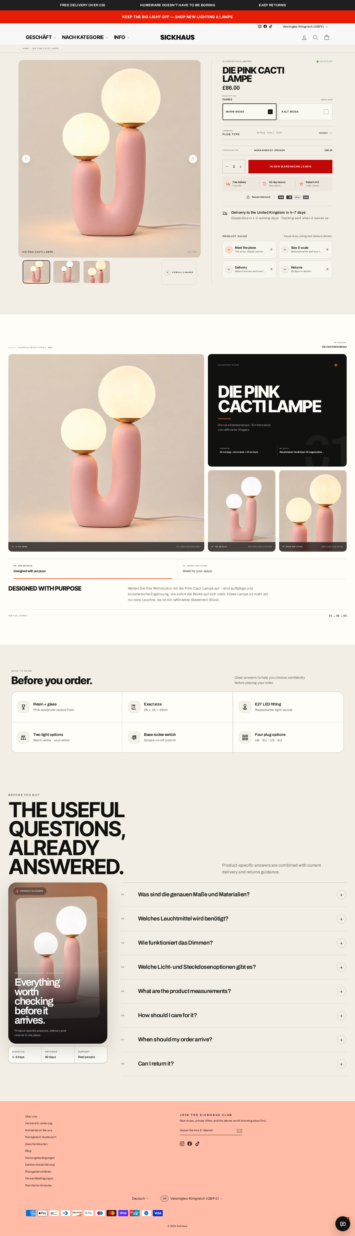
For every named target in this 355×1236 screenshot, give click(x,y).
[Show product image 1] (36, 271)
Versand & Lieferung (38, 1123)
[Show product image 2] (66, 271)
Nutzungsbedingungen (40, 1157)
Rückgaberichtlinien (38, 1171)
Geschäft (39, 37)
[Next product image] (193, 158)
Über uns (31, 1116)
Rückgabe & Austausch (40, 1137)
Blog (28, 1150)
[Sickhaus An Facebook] (189, 1143)
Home (26, 48)
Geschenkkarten (36, 1144)
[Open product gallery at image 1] (110, 158)
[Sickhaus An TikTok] (197, 1143)
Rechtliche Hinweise (38, 1185)
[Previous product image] (26, 158)
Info (120, 37)
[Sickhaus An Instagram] (182, 1143)
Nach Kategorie (83, 37)
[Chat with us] (342, 1223)
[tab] (93, 569)
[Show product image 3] (96, 271)
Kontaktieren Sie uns (38, 1130)
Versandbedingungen (39, 1178)
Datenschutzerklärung (40, 1164)
